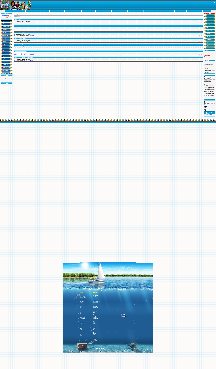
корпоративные (95, 340)
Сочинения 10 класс (6, 62)
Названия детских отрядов (20, 38)
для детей (81, 335)
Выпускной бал (95, 326)
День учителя (208, 36)
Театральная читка (5, 64)
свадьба (81, 330)
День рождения (95, 306)
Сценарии (4, 38)
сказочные (94, 339)
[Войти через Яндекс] (8, 15)
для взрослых (95, 335)
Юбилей (94, 308)
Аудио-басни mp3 (82, 321)
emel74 (210, 114)
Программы (4, 32)
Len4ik (208, 115)
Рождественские (95, 317)
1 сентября (208, 33)
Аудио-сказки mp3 (5, 70)
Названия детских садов (20, 32)
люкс (211, 114)
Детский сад (4, 21)
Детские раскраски (5, 65)
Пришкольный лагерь (6, 59)
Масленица (208, 24)
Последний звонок (209, 30)
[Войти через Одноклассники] (7, 17)
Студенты (94, 333)
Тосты (80, 312)
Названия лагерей (18, 19)
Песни (4, 50)
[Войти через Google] (10, 16)
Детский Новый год (95, 316)
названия (16, 14)
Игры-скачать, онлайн (6, 73)
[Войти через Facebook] (7, 15)
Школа (94, 332)
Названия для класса (19, 25)
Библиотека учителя (6, 26)
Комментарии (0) (32, 22)
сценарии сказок (95, 338)
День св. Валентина (209, 18)
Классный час (5, 29)
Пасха (207, 22)
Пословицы (4, 41)
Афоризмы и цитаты (82, 300)
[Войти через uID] (3, 15)
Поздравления (81, 302)
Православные (95, 311)
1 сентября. (94, 327)
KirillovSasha (205, 115)
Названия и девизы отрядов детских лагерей (24, 57)
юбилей (81, 329)
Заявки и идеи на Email (207, 53)
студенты (81, 333)
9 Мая (94, 324)
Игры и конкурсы (5, 35)
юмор (80, 334)
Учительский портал (6, 24)
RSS (214, 2)
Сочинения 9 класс (5, 61)
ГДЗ (3, 56)
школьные (81, 332)
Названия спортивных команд (21, 51)
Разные (207, 48)
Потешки (81, 305)
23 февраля (208, 19)
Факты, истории (5, 53)
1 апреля (94, 299)
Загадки (4, 44)
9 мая (207, 27)
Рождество (208, 16)
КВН (207, 42)
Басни (4, 47)
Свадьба (207, 45)
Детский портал (5, 23)
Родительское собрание (6, 27)
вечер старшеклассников (96, 301)
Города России (82, 314)
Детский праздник (209, 39)
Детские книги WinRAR (6, 67)
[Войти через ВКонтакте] (5, 15)
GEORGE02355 (206, 114)
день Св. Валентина (95, 318)
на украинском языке (96, 337)
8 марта (207, 21)
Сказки (81, 307)
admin (24, 22)
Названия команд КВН (19, 44)
